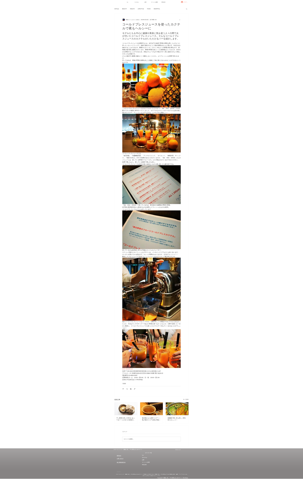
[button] (186, 8)
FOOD (149, 8)
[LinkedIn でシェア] (131, 389)
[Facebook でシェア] (123, 389)
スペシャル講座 (146, 462)
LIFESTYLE (141, 8)
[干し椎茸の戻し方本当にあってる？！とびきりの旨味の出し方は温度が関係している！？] (125, 408)
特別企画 (144, 464)
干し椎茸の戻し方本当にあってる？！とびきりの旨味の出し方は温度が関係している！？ (125, 419)
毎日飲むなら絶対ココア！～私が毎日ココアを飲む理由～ (151, 419)
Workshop (144, 457)
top (143, 455)
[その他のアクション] (180, 20)
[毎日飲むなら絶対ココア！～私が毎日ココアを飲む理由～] (151, 408)
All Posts (116, 8)
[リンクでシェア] (134, 389)
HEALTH (132, 8)
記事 (143, 460)
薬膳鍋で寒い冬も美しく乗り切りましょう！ (177, 419)
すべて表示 (186, 399)
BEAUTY (124, 8)
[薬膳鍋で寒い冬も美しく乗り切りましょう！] (177, 408)
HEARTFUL (157, 8)
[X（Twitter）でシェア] (127, 389)
